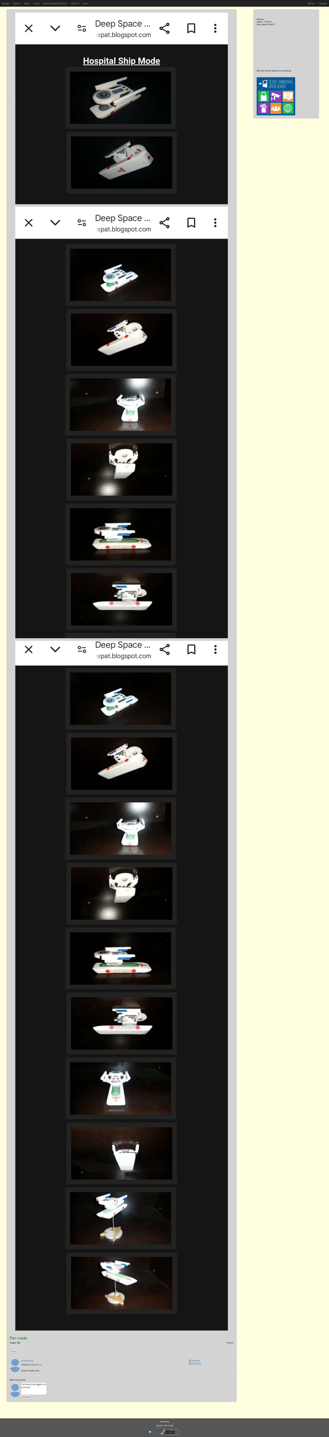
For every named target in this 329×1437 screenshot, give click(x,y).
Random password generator (55, 3)
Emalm (5, 3)
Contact (155, 1428)
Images (36, 3)
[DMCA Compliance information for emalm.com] (170, 1432)
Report (13, 1351)
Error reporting (171, 1428)
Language (323, 3)
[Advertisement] (286, 49)
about (85, 3)
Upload (16, 3)
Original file (196, 1363)
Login (312, 3)
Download (195, 1360)
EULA (161, 1428)
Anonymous (27, 1360)
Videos (27, 3)
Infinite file (75, 3)
